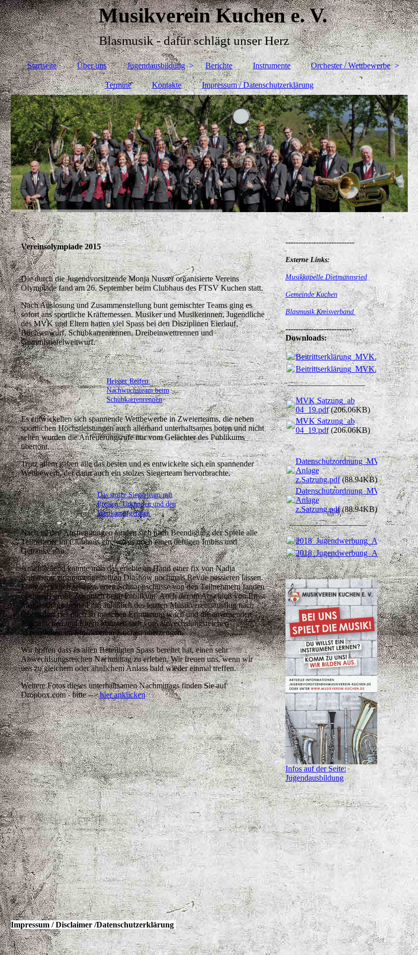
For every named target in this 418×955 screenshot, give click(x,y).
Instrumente (272, 65)
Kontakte (166, 85)
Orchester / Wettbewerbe (350, 65)
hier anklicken (122, 694)
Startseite (42, 65)
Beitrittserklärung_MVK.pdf (341, 356)
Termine (118, 85)
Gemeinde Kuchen (311, 294)
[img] (209, 153)
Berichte (218, 65)
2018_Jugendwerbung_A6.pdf (345, 540)
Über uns (92, 65)
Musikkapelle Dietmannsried (326, 277)
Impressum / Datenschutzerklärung (258, 85)
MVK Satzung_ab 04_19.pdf (325, 405)
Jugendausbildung (156, 65)
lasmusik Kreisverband (323, 312)
